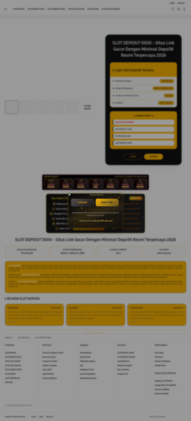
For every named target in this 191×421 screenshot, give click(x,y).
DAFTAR (107, 202)
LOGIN (82, 202)
